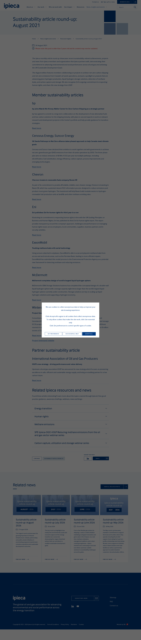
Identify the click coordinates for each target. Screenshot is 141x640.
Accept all (89, 334)
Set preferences (53, 334)
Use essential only (72, 334)
